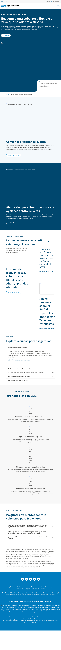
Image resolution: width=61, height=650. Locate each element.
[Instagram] (26, 579)
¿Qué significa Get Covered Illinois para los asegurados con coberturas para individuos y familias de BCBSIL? (27, 532)
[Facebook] (22, 579)
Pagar (48, 1)
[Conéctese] (30, 579)
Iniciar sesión (55, 1)
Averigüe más (11, 223)
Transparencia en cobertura (17, 348)
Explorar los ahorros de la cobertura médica (22, 369)
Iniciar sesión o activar (14, 155)
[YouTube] (34, 579)
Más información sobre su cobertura (19, 360)
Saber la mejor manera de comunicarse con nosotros (26, 373)
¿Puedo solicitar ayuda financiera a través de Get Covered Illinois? (27, 537)
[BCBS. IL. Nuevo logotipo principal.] (10, 6)
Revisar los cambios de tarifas (18, 380)
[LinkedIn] (38, 579)
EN (6, 1)
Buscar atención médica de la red (19, 376)
